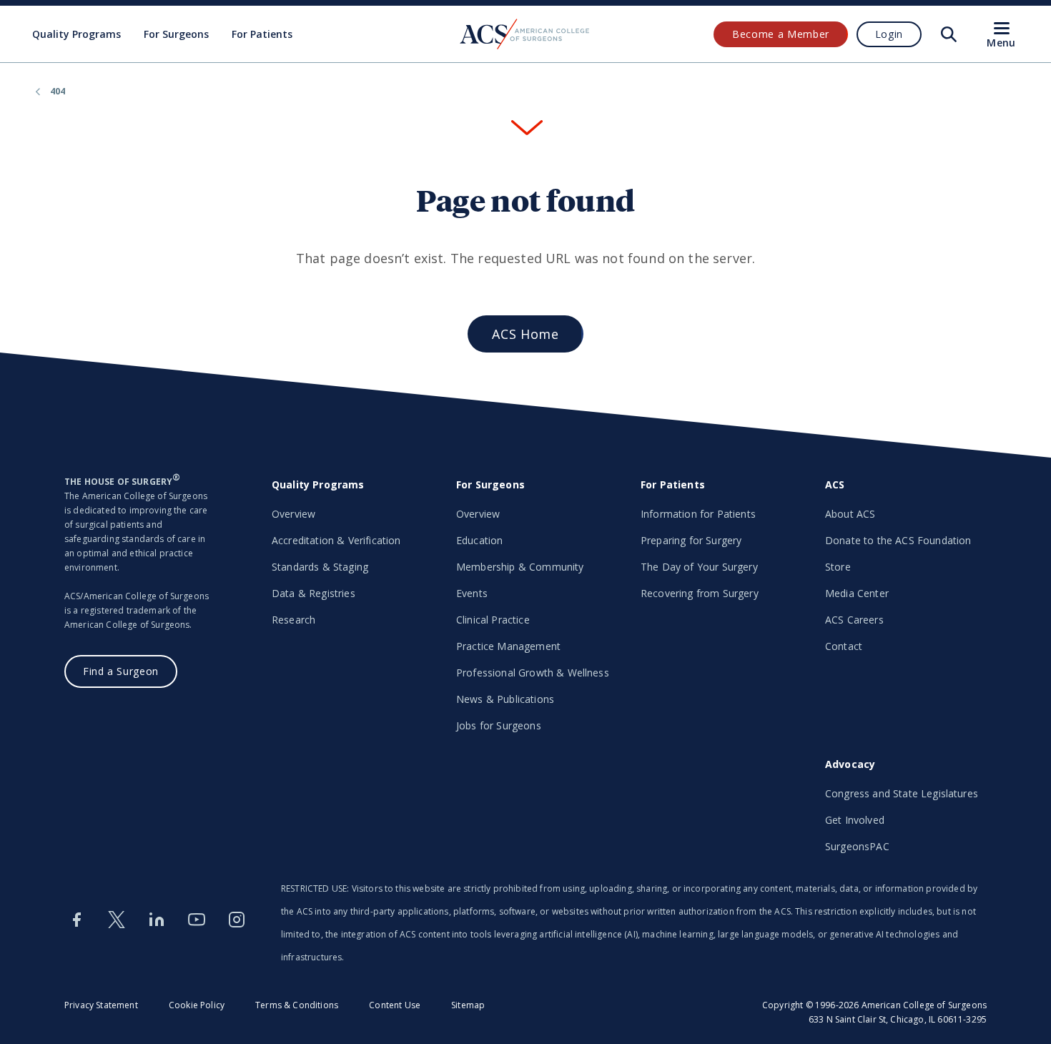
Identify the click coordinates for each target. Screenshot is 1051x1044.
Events (472, 593)
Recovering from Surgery (700, 593)
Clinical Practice (493, 619)
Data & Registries (313, 593)
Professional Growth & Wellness (532, 672)
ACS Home (525, 334)
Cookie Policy (196, 1005)
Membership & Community (520, 566)
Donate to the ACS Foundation (898, 540)
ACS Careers (854, 619)
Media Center (857, 593)
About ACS (850, 514)
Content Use (394, 1005)
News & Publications (505, 699)
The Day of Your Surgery (699, 566)
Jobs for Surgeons (498, 725)
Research (293, 619)
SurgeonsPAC (857, 846)
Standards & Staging (320, 566)
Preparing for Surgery (691, 540)
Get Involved (854, 820)
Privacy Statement (101, 1005)
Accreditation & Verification (336, 540)
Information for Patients (698, 514)
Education (479, 540)
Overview (293, 514)
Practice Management (508, 646)
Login (889, 34)
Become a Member (780, 34)
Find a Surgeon (121, 671)
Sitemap (468, 1005)
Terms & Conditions (296, 1005)
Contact (843, 646)
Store (838, 566)
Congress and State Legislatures (901, 793)
